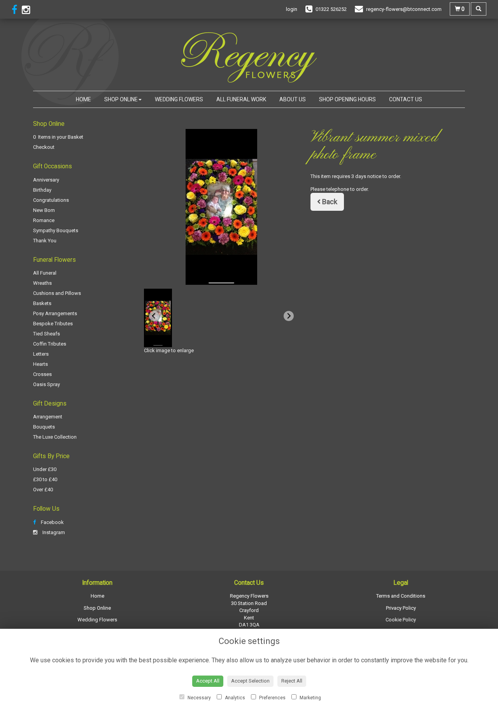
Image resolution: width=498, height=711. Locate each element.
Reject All (291, 681)
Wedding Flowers (179, 99)
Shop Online (121, 99)
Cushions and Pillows (57, 293)
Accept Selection (250, 681)
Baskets (42, 303)
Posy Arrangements (55, 313)
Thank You (44, 240)
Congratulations (51, 200)
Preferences (272, 697)
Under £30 (44, 469)
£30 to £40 (45, 479)
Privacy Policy (401, 608)
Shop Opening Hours (347, 99)
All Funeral (44, 273)
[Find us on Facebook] (17, 10)
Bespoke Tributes (53, 323)
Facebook (52, 522)
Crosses (42, 374)
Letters (41, 354)
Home (83, 99)
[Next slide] (289, 316)
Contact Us (405, 99)
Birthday (42, 190)
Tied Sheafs (46, 334)
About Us (292, 99)
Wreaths (42, 283)
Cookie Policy (401, 620)
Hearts (40, 364)
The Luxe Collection (55, 437)
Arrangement (47, 417)
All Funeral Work (241, 99)
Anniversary (46, 180)
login (291, 9)
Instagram (53, 532)
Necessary (198, 697)
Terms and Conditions (400, 596)
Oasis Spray (46, 384)
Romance (43, 220)
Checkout (43, 147)
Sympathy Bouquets (55, 230)
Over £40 (43, 489)
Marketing (309, 697)
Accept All (207, 681)
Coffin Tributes (49, 344)
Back (329, 202)
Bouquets (44, 427)
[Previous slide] (154, 316)
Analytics (234, 697)
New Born (44, 210)
